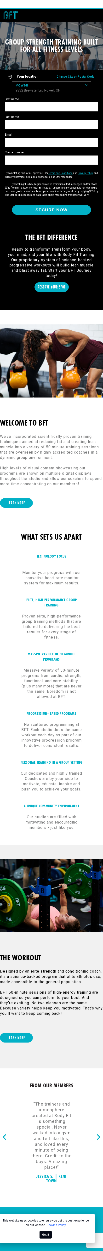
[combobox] (51, 87)
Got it (45, 1234)
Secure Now (51, 210)
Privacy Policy (85, 173)
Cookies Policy (56, 1225)
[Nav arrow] (4, 1137)
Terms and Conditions (60, 173)
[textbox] (51, 87)
